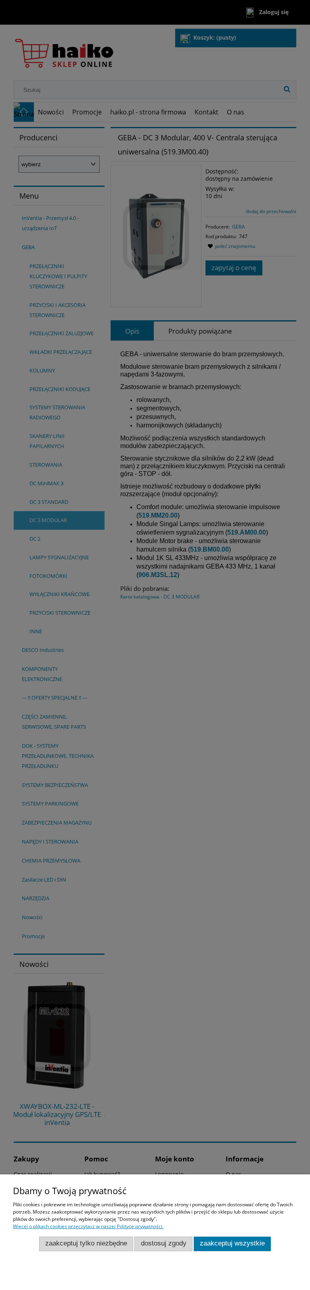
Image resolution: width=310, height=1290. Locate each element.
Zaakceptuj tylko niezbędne (86, 1243)
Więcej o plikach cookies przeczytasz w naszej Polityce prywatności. (88, 1226)
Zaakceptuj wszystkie (232, 1243)
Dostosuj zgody (163, 1243)
